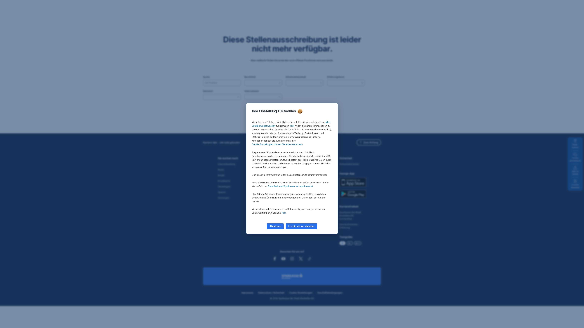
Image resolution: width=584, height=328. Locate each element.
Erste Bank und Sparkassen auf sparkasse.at (290, 186)
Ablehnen (275, 226)
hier (284, 213)
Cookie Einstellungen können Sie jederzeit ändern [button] (277, 144)
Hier (292, 126)
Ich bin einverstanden (301, 226)
